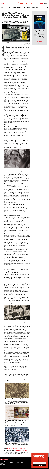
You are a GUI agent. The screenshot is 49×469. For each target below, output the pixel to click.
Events (25, 7)
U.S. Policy (17, 462)
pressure (9, 185)
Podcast (28, 7)
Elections (14, 7)
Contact (11, 461)
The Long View (21, 448)
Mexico (15, 448)
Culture (33, 7)
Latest (17, 461)
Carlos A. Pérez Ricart (8, 19)
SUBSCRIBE (2, 3)
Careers (11, 462)
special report (21, 47)
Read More (39, 41)
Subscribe (6, 459)
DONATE (41, 3)
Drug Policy (10, 448)
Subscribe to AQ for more (21, 450)
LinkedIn (22, 379)
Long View (4, 11)
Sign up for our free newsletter (40, 460)
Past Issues (39, 43)
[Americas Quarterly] (24, 3)
